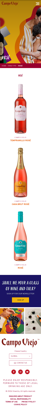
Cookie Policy (20, 404)
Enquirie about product (20, 396)
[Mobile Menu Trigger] (38, 3)
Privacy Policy (29, 402)
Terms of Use (11, 402)
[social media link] (13, 372)
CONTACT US (22, 363)
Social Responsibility (20, 399)
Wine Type (12, 66)
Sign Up (20, 300)
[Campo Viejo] (10, 3)
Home (4, 66)
